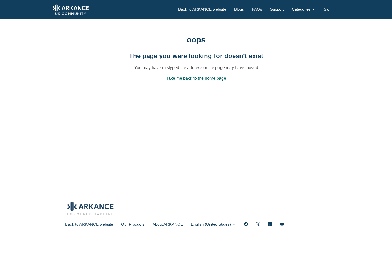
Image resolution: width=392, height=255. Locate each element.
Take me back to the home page (196, 78)
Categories (302, 9)
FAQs (257, 9)
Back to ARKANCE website (202, 9)
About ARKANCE (168, 224)
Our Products (133, 224)
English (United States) (211, 224)
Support (277, 9)
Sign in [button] (329, 9)
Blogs (239, 9)
